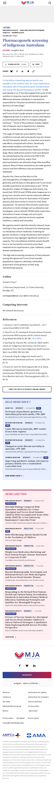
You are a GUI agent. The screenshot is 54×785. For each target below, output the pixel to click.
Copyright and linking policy (13, 723)
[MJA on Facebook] (20, 665)
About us (6, 692)
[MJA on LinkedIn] (34, 665)
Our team (6, 701)
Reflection (28, 529)
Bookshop (27, 675)
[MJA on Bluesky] (27, 665)
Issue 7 (15, 36)
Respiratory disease (14, 423)
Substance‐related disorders (32, 30)
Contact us (7, 697)
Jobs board (32, 711)
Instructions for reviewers (38, 697)
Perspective (28, 546)
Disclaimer (21, 718)
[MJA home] (27, 655)
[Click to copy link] (33, 71)
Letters (7, 28)
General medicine (12, 457)
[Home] (27, 3)
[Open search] (49, 2)
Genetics (6, 33)
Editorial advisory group (12, 706)
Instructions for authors (37, 692)
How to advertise (35, 701)
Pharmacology (18, 33)
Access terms (33, 718)
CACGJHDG (36, 338)
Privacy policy (8, 718)
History (5, 711)
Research (19, 408)
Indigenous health (10, 30)
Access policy (33, 706)
